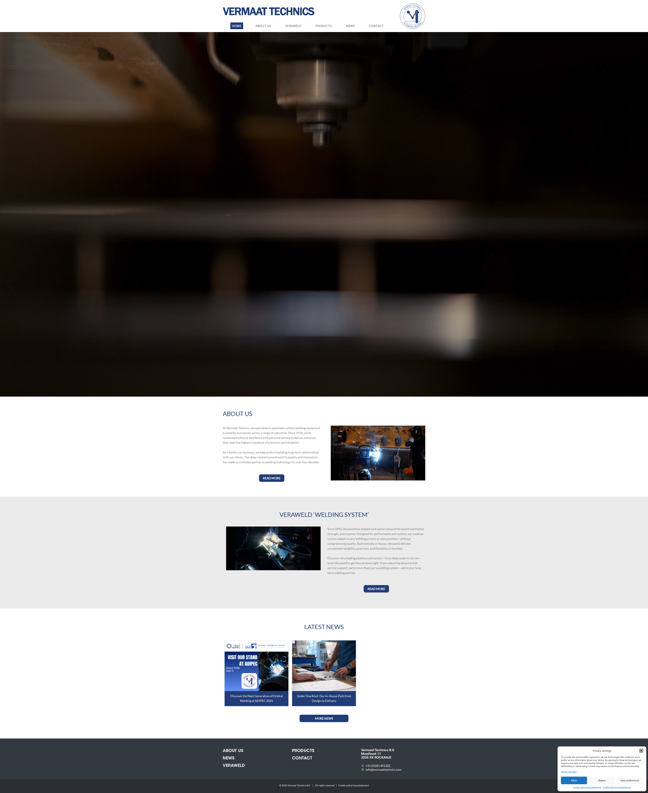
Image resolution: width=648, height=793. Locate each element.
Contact (376, 26)
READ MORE (271, 478)
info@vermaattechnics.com (384, 769)
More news (324, 718)
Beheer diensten (569, 771)
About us (263, 26)
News (350, 26)
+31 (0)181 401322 (378, 766)
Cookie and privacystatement (587, 787)
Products (323, 26)
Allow (574, 780)
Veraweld (293, 26)
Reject (601, 780)
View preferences (629, 780)
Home (236, 26)
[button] (641, 750)
